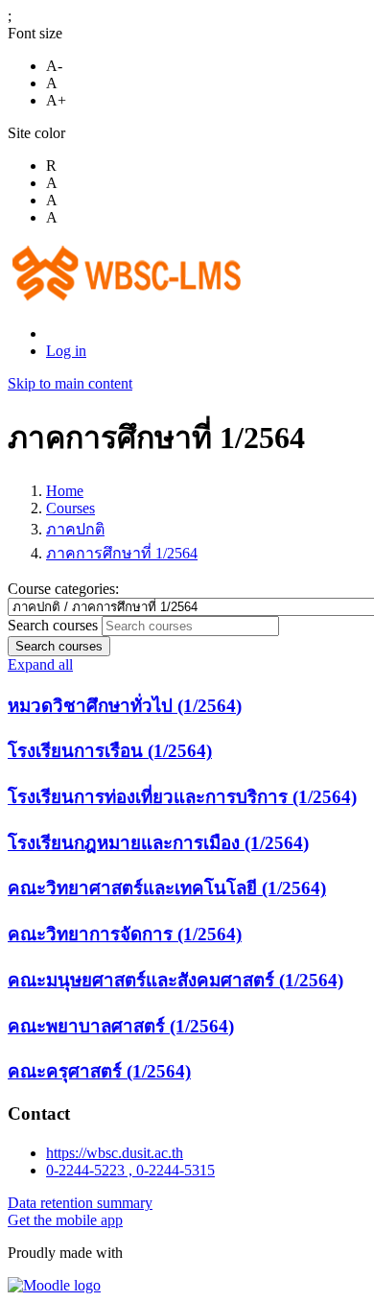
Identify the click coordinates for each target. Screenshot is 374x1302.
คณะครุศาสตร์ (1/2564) (99, 1071)
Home (64, 491)
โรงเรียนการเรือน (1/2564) (110, 751)
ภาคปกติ (75, 529)
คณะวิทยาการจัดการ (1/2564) (125, 934)
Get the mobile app (65, 1220)
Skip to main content (70, 383)
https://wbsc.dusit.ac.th (114, 1153)
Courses (70, 508)
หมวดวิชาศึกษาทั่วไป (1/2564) (125, 706)
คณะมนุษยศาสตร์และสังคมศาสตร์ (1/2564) (175, 980)
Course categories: (63, 588)
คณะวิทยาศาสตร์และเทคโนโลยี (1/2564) (167, 888)
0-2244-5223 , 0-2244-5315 (130, 1170)
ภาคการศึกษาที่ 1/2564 (122, 553)
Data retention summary (80, 1203)
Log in (66, 351)
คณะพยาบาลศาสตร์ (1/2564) (121, 1026)
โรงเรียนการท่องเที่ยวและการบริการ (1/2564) (182, 797)
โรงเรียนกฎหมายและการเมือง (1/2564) (158, 843)
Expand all (40, 664)
